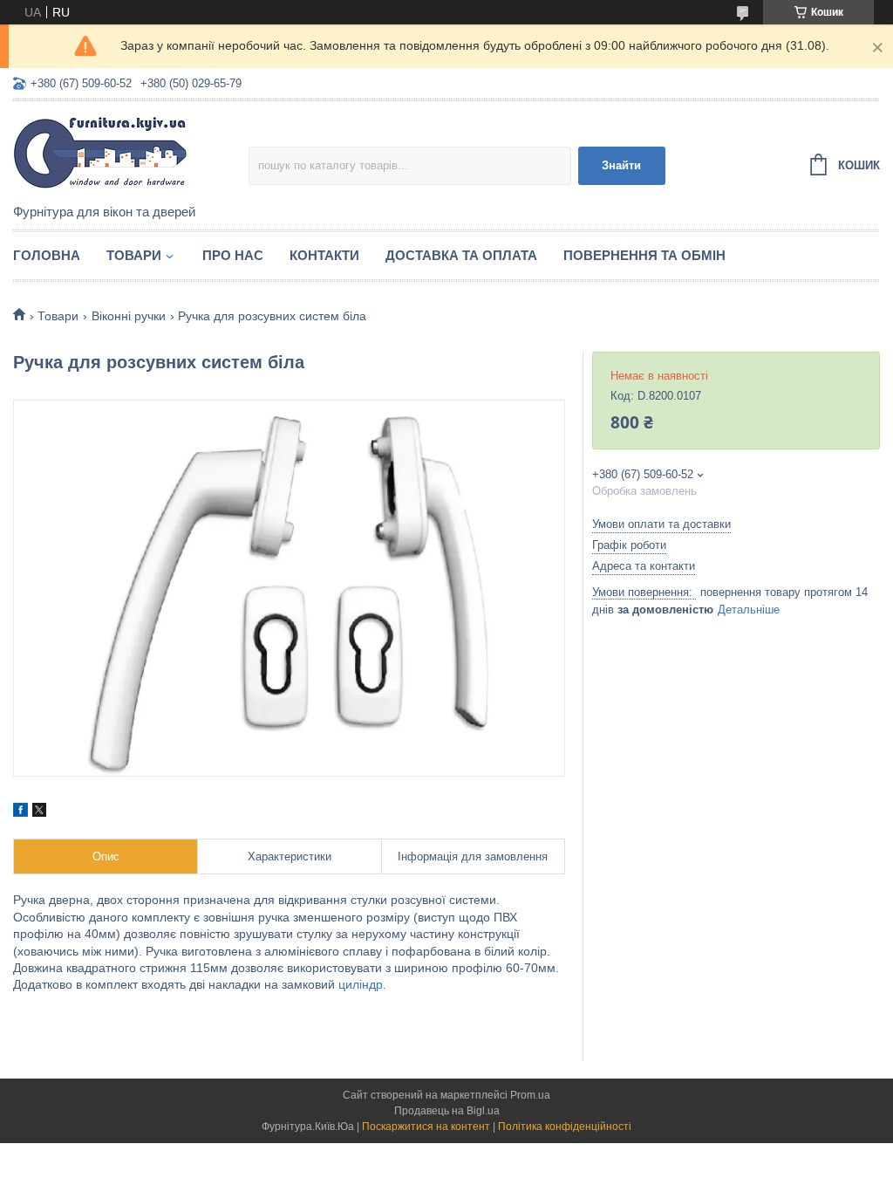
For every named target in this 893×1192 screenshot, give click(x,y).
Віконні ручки (129, 316)
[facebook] (20, 812)
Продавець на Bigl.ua (447, 1111)
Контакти (324, 255)
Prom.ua (530, 1095)
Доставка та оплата (461, 255)
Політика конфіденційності (564, 1126)
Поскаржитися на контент (426, 1126)
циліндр (360, 984)
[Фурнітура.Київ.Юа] (131, 153)
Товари (133, 255)
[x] (39, 812)
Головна (46, 255)
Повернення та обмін (644, 255)
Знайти (621, 165)
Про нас (232, 255)
